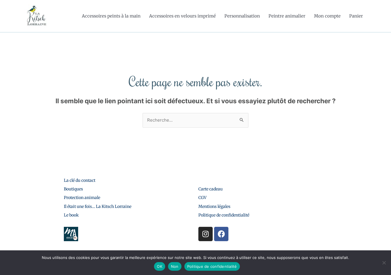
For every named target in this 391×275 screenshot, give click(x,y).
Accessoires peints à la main (111, 16)
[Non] (384, 263)
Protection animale (82, 197)
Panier (356, 16)
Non (175, 266)
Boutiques (73, 189)
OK (159, 266)
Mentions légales (214, 206)
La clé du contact (79, 180)
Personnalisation (242, 16)
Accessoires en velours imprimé (182, 16)
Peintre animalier (286, 16)
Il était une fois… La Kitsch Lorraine (97, 206)
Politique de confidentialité (223, 215)
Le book (71, 215)
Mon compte (327, 16)
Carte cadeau (210, 189)
